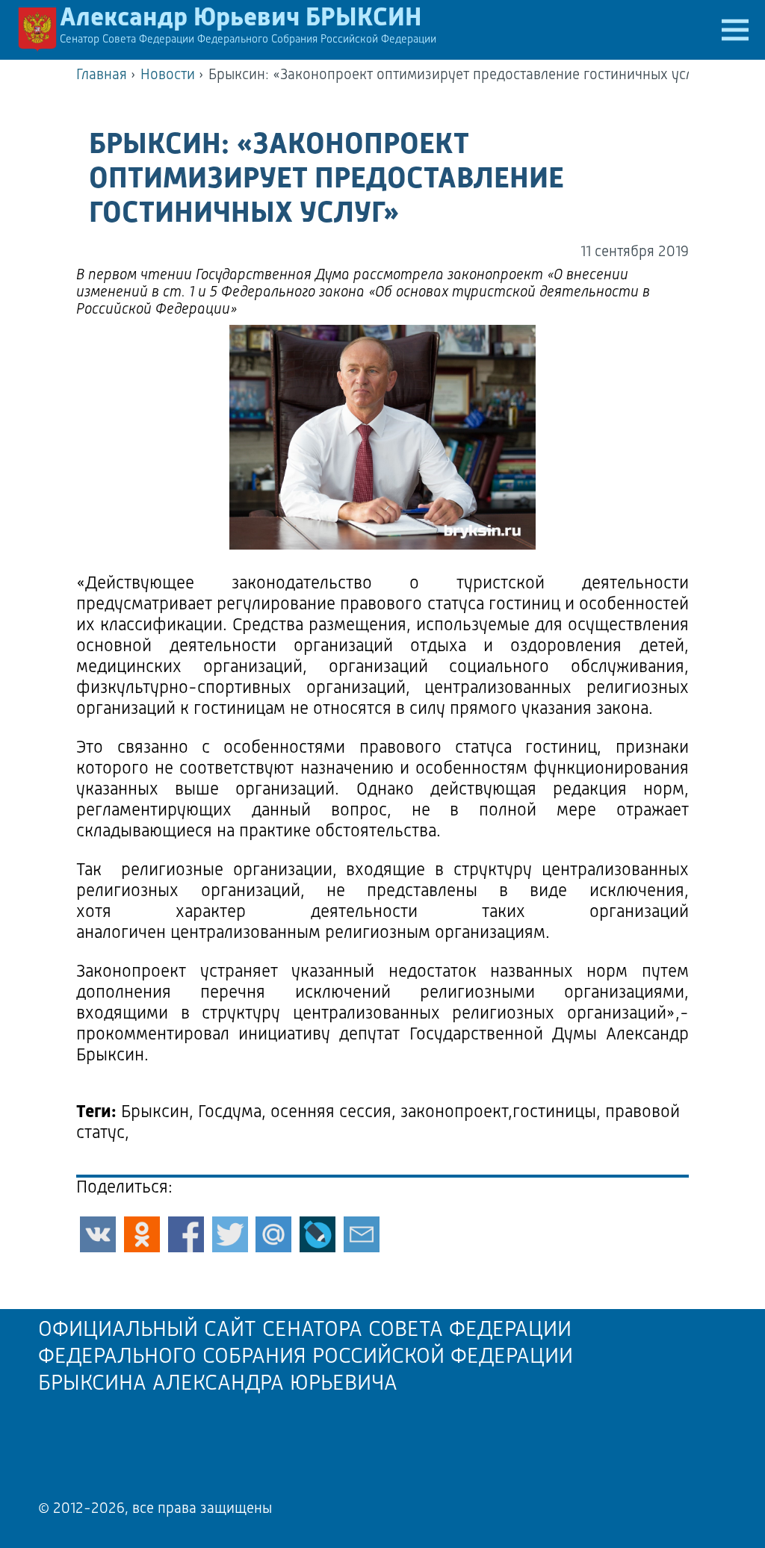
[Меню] (735, 30)
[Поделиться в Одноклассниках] (142, 1234)
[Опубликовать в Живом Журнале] (317, 1234)
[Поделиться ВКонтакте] (98, 1234)
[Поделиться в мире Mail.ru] (273, 1234)
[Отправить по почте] (362, 1234)
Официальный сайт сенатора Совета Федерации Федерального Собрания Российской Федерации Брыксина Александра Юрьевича (305, 1357)
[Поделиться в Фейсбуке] (186, 1234)
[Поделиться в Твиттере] (230, 1234)
